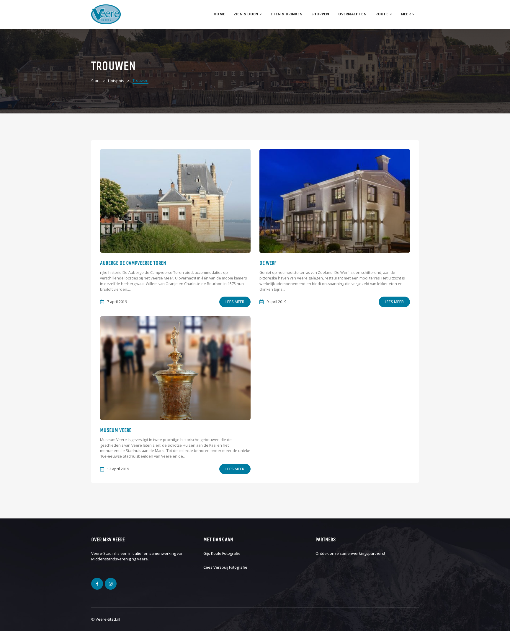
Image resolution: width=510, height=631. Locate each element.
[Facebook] (97, 584)
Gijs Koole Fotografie (222, 553)
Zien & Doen (246, 14)
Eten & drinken (287, 14)
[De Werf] (334, 201)
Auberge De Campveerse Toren (133, 263)
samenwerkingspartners (362, 553)
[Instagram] (111, 584)
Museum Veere (115, 430)
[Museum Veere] (175, 368)
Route (381, 14)
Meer (406, 14)
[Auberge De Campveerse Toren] (175, 201)
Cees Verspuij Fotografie (225, 567)
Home (219, 14)
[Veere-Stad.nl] (106, 14)
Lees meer (234, 301)
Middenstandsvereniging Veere (119, 559)
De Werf (267, 263)
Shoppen (320, 14)
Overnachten (352, 14)
